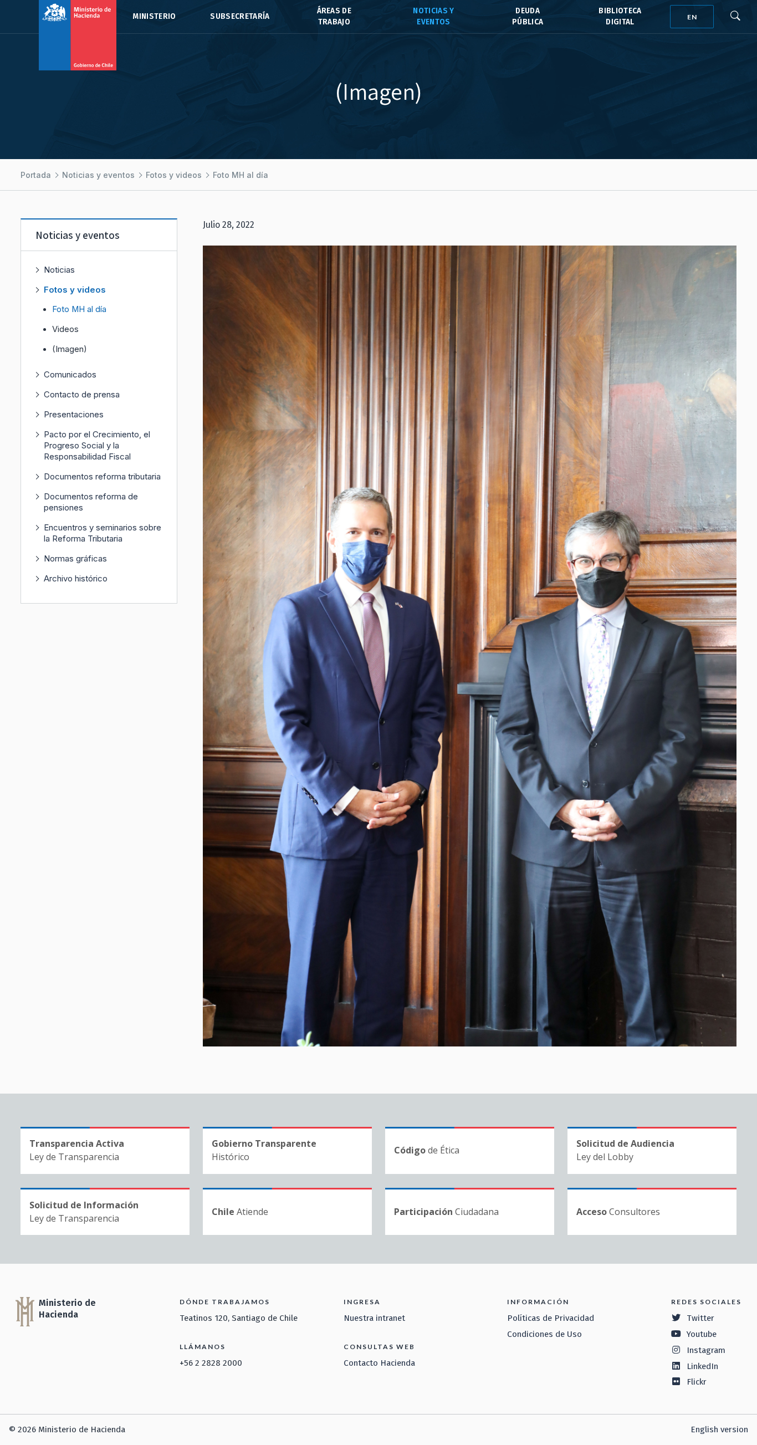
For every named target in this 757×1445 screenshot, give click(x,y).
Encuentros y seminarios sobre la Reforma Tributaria (102, 533)
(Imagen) (69, 349)
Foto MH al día (240, 175)
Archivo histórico (76, 578)
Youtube (702, 1334)
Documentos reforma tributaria (102, 476)
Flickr (697, 1382)
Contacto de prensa (82, 394)
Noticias (59, 269)
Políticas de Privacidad (550, 1318)
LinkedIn (702, 1366)
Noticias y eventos (98, 175)
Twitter (700, 1318)
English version (719, 1429)
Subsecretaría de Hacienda (239, 16)
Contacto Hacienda (379, 1363)
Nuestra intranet (374, 1318)
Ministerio (154, 16)
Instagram (706, 1350)
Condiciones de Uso (544, 1334)
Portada (36, 175)
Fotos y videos (174, 175)
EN (692, 17)
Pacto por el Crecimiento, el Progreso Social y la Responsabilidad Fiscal (97, 445)
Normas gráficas (75, 558)
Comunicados (70, 374)
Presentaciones (74, 414)
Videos (65, 329)
